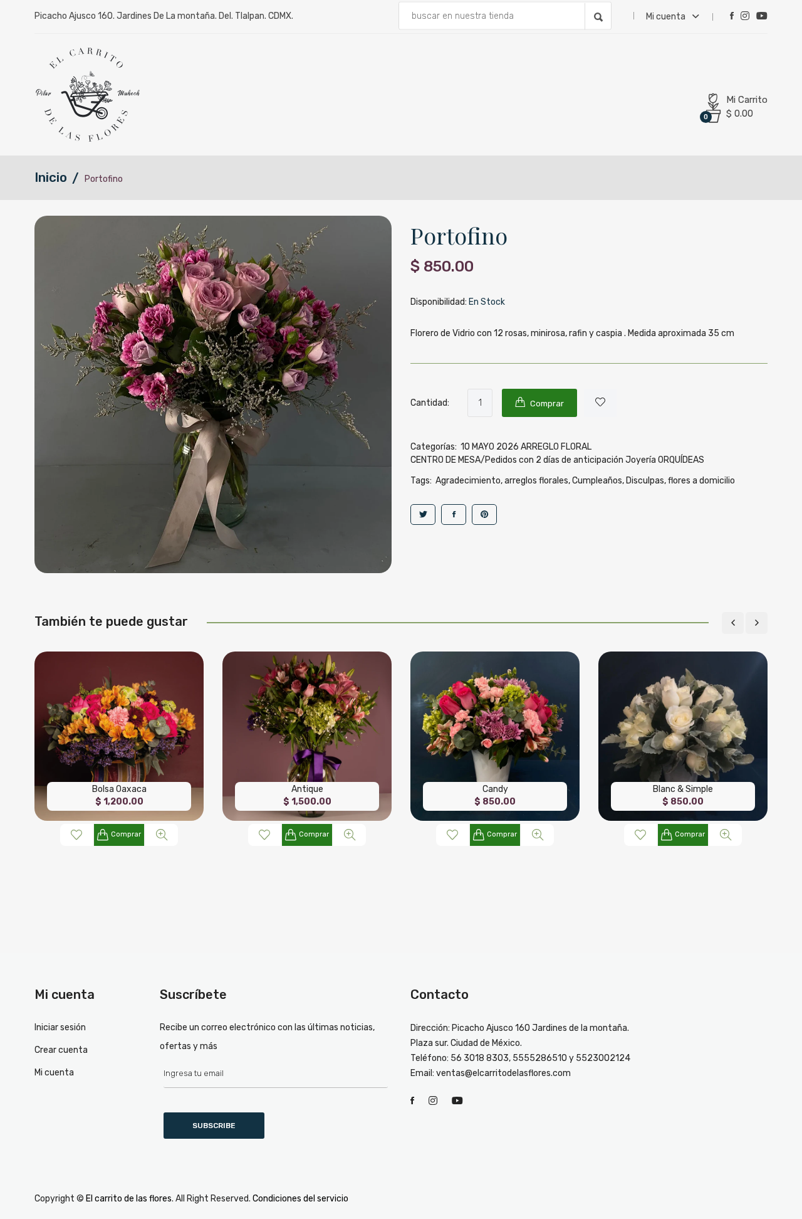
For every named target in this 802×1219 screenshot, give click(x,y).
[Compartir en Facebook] (453, 514)
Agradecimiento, (469, 480)
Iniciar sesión (60, 1027)
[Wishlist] (600, 403)
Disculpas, (646, 480)
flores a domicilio (701, 480)
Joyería (640, 460)
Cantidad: (429, 403)
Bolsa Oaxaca (119, 789)
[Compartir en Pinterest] (484, 514)
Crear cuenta (61, 1050)
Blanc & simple (683, 789)
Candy (495, 789)
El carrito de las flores (129, 1198)
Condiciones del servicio (300, 1198)
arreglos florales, (537, 480)
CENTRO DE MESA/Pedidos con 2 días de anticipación (516, 460)
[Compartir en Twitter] (422, 514)
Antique (307, 789)
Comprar (126, 834)
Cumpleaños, (598, 480)
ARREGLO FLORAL (556, 446)
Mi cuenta (666, 16)
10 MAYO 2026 (490, 446)
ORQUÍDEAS (681, 460)
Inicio (50, 177)
